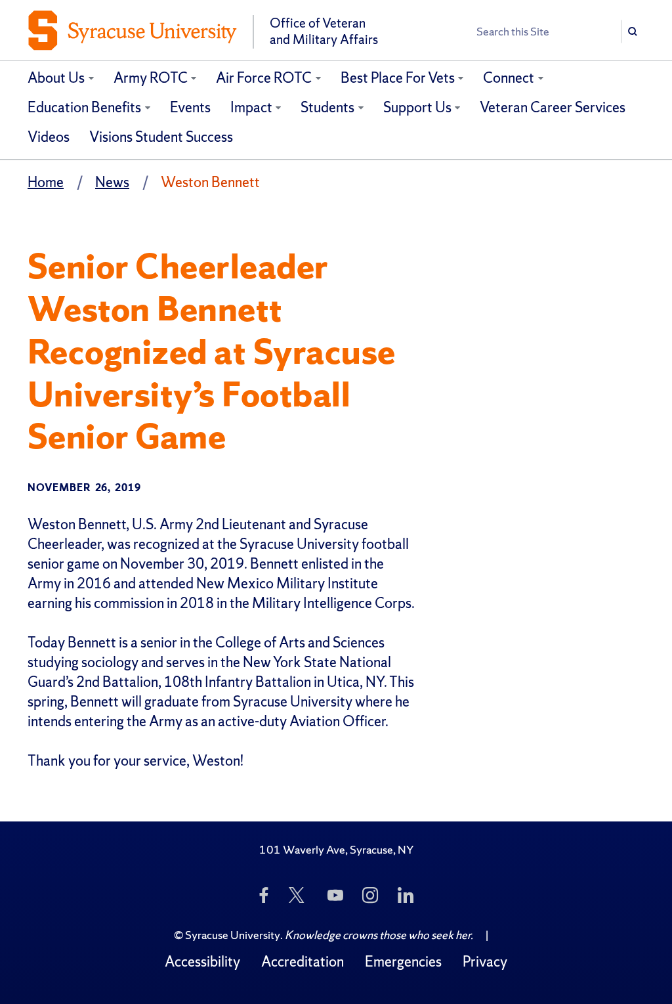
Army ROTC (151, 77)
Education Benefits (84, 107)
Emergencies (403, 961)
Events (190, 107)
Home (46, 182)
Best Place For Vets (398, 77)
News (112, 182)
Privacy (485, 961)
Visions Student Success (161, 136)
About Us (56, 77)
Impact (251, 107)
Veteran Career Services (552, 107)
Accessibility (202, 961)
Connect (508, 77)
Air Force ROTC (264, 77)
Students (327, 107)
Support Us (417, 107)
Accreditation (302, 961)
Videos (49, 136)
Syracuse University (232, 934)
